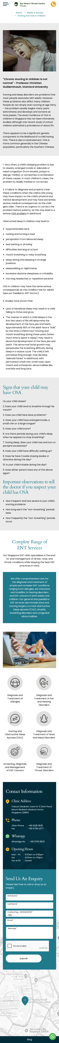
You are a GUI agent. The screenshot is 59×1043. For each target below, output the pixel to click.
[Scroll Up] (6, 1037)
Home (19, 12)
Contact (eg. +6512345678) (20, 912)
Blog (29, 1039)
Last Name (13, 904)
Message (12, 928)
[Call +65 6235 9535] (53, 4)
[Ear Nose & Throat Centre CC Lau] (29, 4)
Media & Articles (35, 12)
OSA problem (18, 213)
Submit (24, 958)
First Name (13, 896)
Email (10, 920)
